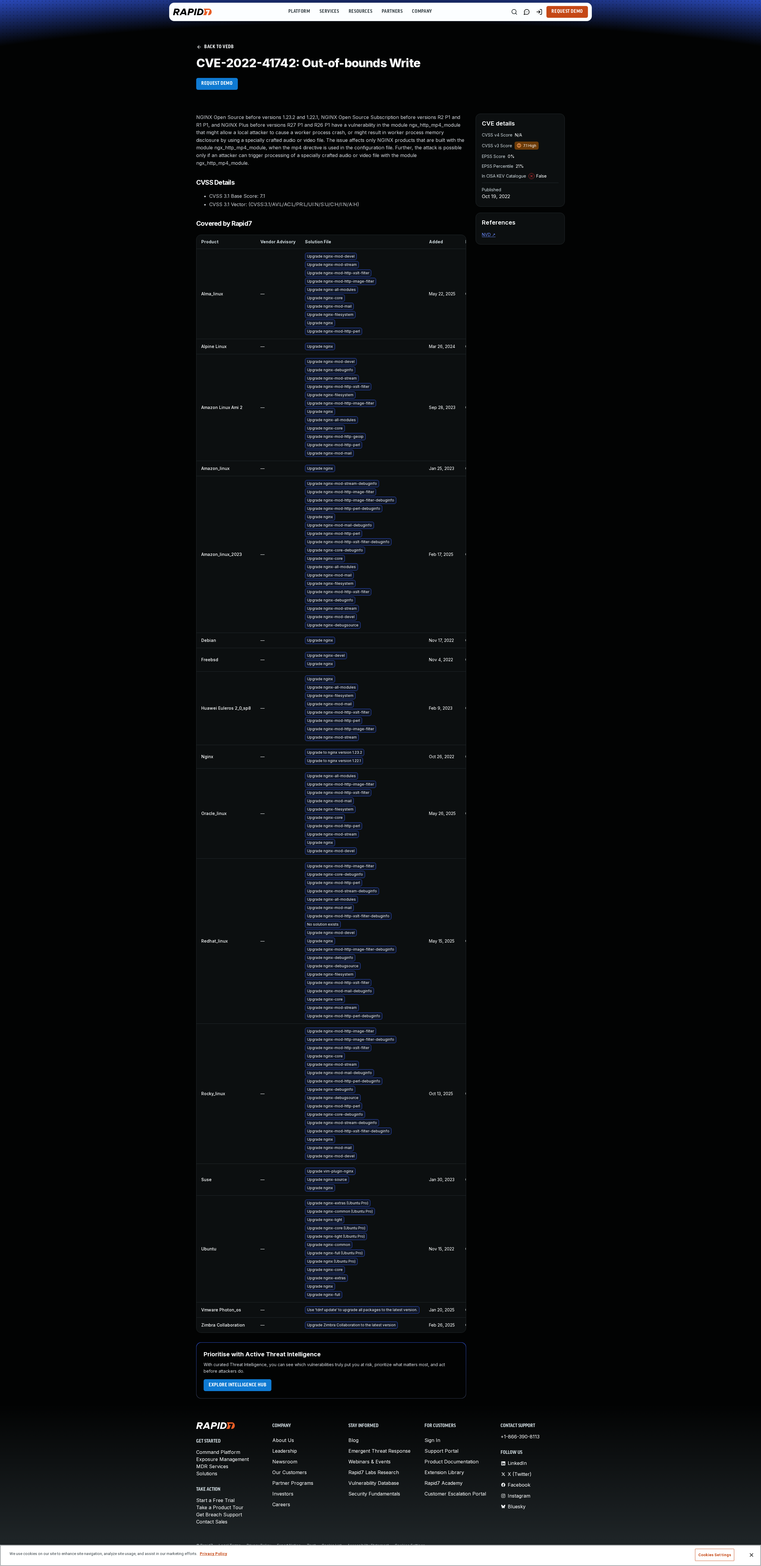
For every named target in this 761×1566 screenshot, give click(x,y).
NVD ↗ (489, 234)
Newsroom (284, 1462)
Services (329, 11)
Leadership (284, 1451)
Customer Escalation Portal (455, 1494)
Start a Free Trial (215, 1500)
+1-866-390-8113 (520, 1437)
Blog (353, 1440)
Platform (299, 11)
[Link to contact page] (526, 12)
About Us (283, 1440)
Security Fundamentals (374, 1494)
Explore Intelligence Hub (237, 1385)
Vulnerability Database (373, 1483)
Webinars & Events (369, 1462)
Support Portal (441, 1451)
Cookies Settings (714, 1555)
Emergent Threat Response (379, 1451)
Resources (360, 11)
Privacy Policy (213, 1553)
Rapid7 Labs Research (373, 1472)
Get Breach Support (219, 1515)
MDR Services (212, 1466)
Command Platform (218, 1452)
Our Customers (289, 1472)
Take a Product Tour (219, 1507)
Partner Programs (292, 1483)
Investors (282, 1494)
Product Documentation (451, 1462)
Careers (281, 1504)
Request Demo (567, 11)
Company (422, 11)
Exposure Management (222, 1459)
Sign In (432, 1440)
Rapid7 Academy (443, 1483)
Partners (392, 11)
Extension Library (444, 1472)
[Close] (751, 1555)
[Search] (514, 12)
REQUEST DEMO (217, 83)
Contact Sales (211, 1522)
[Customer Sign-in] (539, 12)
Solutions (206, 1473)
